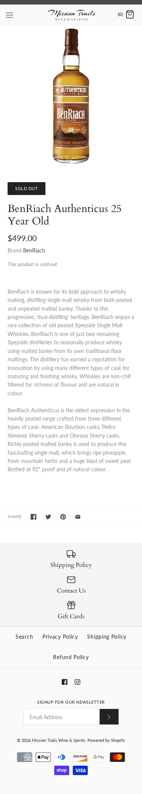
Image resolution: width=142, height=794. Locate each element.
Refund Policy (71, 657)
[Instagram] (77, 682)
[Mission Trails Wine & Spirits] (71, 14)
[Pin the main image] (63, 517)
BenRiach (34, 250)
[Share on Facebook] (33, 517)
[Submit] (109, 716)
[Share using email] (78, 517)
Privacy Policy (60, 636)
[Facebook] (64, 682)
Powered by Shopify (106, 740)
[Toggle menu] (9, 14)
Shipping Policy (106, 636)
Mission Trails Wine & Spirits (58, 740)
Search (24, 636)
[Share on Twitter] (48, 517)
